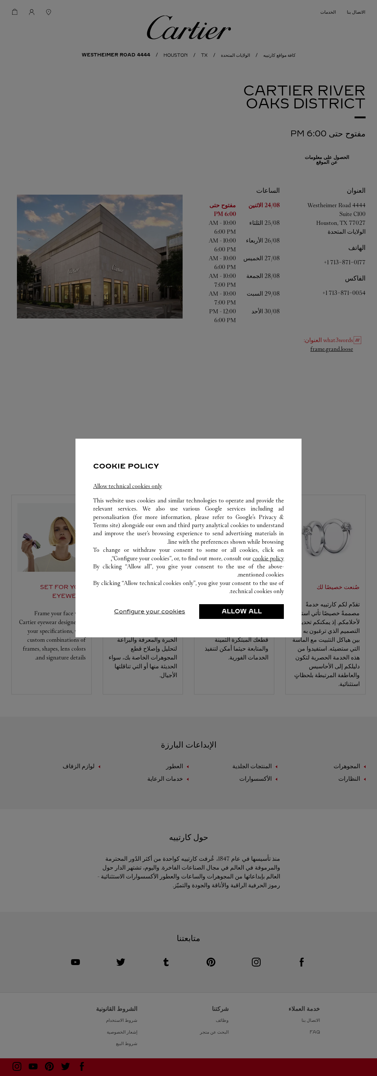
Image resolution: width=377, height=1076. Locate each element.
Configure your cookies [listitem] (149, 611)
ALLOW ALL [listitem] (242, 611)
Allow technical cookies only (127, 486)
